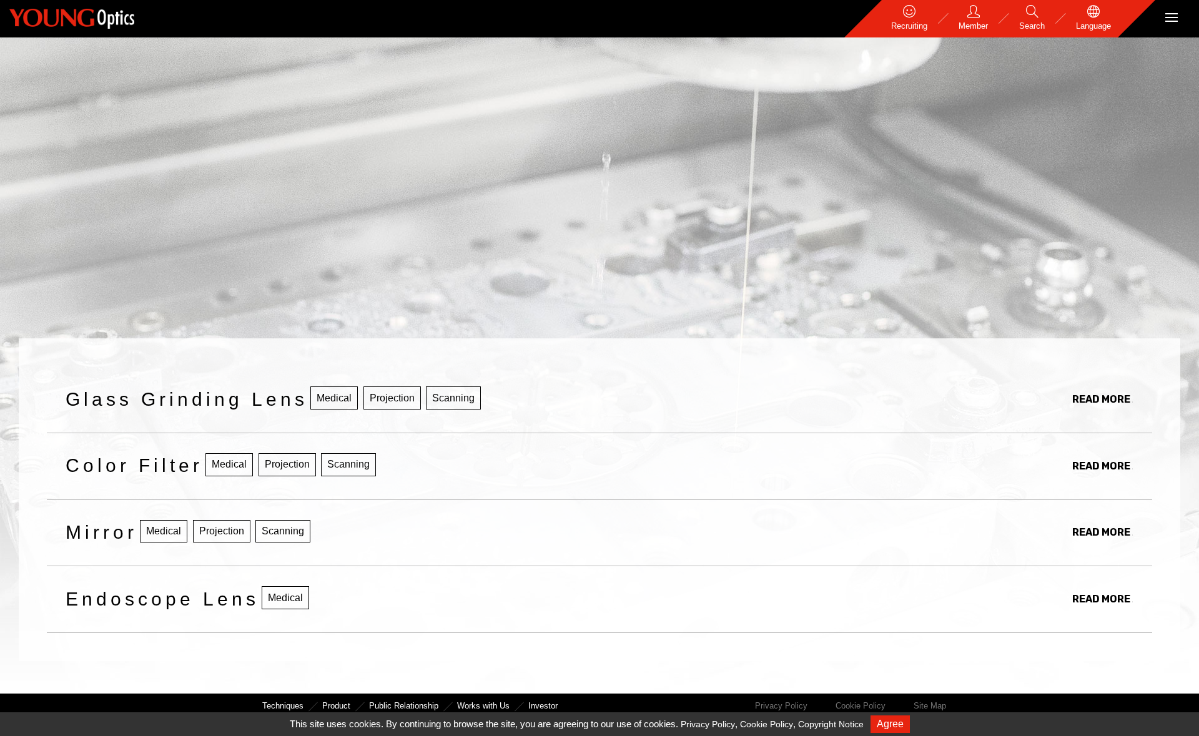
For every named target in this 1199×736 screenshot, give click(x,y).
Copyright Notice (831, 724)
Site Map (930, 705)
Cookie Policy (861, 705)
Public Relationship (403, 705)
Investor (543, 705)
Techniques (282, 705)
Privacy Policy (781, 705)
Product (336, 705)
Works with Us (483, 705)
